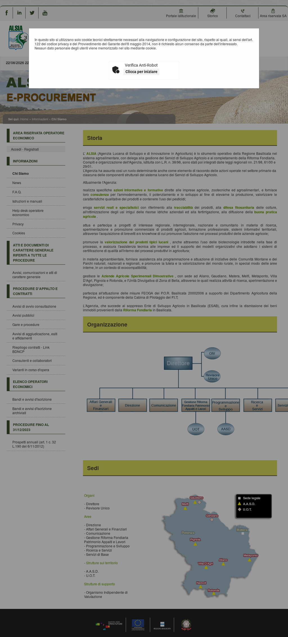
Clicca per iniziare (141, 71)
